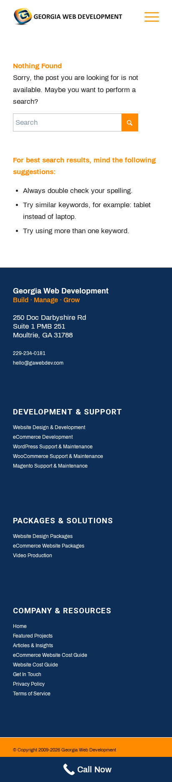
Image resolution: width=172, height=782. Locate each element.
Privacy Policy (29, 684)
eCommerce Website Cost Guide (50, 655)
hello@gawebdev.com (38, 363)
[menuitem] (128, 16)
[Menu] (147, 16)
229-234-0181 (29, 353)
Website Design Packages (43, 536)
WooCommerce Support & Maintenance (58, 456)
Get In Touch (27, 674)
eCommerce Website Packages (48, 546)
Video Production (32, 555)
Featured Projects (33, 636)
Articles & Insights (33, 645)
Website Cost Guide (35, 665)
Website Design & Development (49, 427)
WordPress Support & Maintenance (53, 447)
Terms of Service (32, 694)
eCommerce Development (43, 437)
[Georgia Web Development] (71, 16)
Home (20, 626)
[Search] (128, 16)
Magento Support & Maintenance (50, 466)
